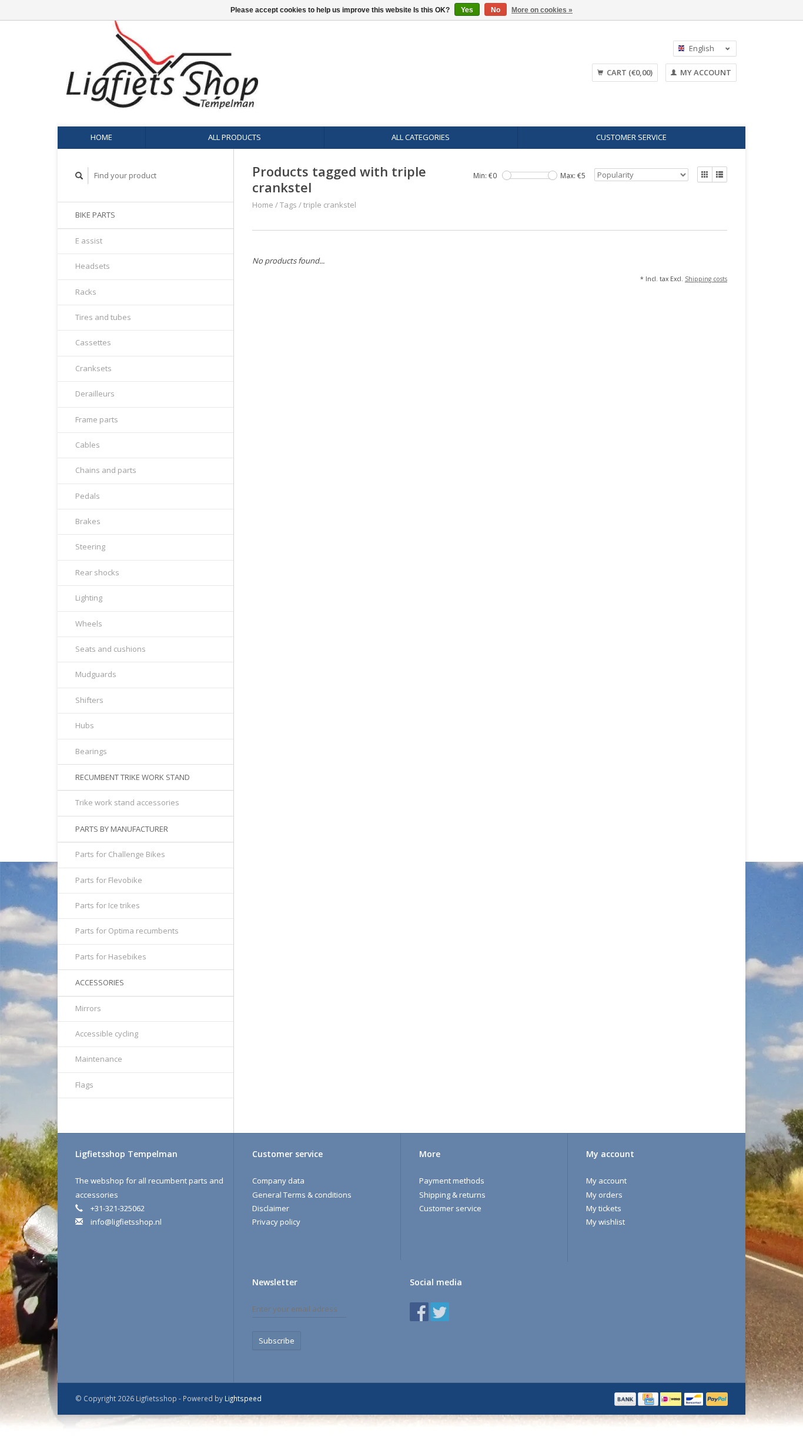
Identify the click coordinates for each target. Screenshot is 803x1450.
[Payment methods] (626, 1398)
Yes (467, 10)
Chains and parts (105, 470)
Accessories (99, 982)
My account (704, 72)
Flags (84, 1084)
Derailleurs (95, 393)
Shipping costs (706, 279)
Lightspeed (243, 1398)
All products (234, 137)
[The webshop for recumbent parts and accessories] (257, 65)
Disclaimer (270, 1208)
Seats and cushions (110, 649)
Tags (288, 204)
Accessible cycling (106, 1033)
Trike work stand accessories (127, 802)
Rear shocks (97, 572)
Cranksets (93, 368)
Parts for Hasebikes (110, 956)
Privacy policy (276, 1221)
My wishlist (605, 1221)
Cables (87, 444)
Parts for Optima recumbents (127, 930)
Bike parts (95, 214)
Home (101, 137)
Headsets (92, 266)
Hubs (84, 725)
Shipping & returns (452, 1194)
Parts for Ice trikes (107, 905)
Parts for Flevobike (108, 880)
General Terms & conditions (302, 1194)
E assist (88, 240)
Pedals (87, 496)
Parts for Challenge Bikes (120, 854)
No (495, 10)
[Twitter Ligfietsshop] (439, 1311)
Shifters (89, 700)
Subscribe (277, 1340)
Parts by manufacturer (121, 829)
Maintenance (98, 1059)
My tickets (603, 1208)
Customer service (631, 137)
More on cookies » (542, 10)
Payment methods (451, 1180)
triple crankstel (329, 204)
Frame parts (96, 419)
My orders (604, 1194)
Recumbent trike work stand (132, 777)
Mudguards (95, 674)
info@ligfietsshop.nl (126, 1221)
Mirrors (88, 1008)
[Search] (79, 175)
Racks (85, 291)
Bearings (91, 751)
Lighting (88, 597)
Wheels (88, 623)
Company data (278, 1180)
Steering (90, 546)
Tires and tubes (103, 317)
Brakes (88, 521)
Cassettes (93, 342)
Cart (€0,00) (629, 72)
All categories (421, 137)
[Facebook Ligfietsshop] (419, 1311)
